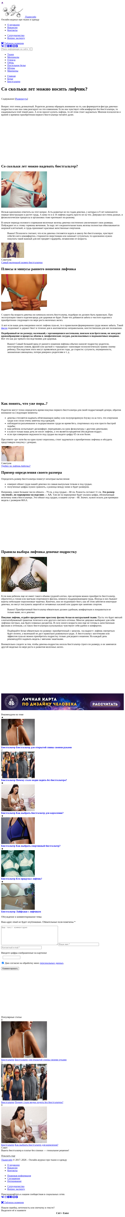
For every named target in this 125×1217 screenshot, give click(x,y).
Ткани (10, 54)
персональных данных (51, 963)
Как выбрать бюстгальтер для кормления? (40, 813)
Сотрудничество (15, 35)
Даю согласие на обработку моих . (34, 963)
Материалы (13, 57)
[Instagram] (6, 46)
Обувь (10, 62)
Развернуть (21, 99)
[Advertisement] (62, 140)
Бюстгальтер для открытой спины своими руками (44, 747)
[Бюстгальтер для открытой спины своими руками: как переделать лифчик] (24, 1057)
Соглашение (13, 1178)
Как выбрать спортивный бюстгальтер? (38, 846)
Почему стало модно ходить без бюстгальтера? (41, 780)
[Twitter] (17, 46)
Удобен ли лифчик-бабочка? (15, 466)
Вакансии (12, 27)
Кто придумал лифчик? (29, 878)
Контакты (12, 30)
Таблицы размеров (14, 43)
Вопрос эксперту (16, 38)
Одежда (11, 60)
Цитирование (14, 1181)
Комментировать (10, 968)
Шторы (11, 68)
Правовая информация (19, 1175)
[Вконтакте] (2, 46)
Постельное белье (16, 65)
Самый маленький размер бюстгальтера (22, 262)
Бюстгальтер (8, 747)
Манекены (12, 71)
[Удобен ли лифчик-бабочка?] (12, 460)
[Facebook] (11, 46)
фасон (4, 328)
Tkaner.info (6, 1160)
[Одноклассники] (8, 46)
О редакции (13, 24)
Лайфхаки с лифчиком (28, 911)
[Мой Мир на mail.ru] (14, 46)
